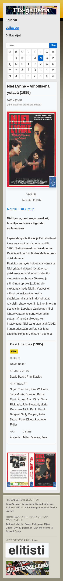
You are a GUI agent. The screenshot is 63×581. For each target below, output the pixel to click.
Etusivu (11, 20)
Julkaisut (12, 27)
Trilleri (26, 437)
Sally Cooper (29, 414)
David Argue (17, 399)
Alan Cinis (33, 399)
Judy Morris (17, 394)
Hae (53, 45)
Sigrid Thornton (19, 389)
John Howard (30, 404)
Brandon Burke (35, 394)
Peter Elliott (26, 419)
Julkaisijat (13, 35)
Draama (35, 437)
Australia (15, 437)
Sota (44, 437)
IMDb (14, 351)
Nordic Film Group (20, 209)
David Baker (17, 363)
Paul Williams (39, 389)
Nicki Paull (30, 409)
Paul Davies (34, 376)
